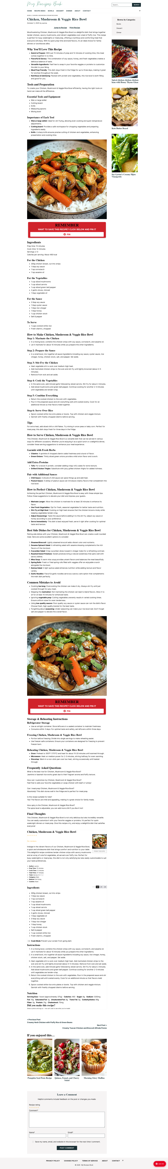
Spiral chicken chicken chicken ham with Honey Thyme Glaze (125, 81)
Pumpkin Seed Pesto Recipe (40, 1077)
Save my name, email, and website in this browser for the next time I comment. (67, 1142)
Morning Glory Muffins (94, 1077)
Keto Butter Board (120, 128)
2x (101, 887)
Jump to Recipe (60, 28)
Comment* (33, 1110)
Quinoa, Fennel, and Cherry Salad (67, 1079)
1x (97, 887)
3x (105, 887)
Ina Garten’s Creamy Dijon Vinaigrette (124, 175)
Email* (70, 1132)
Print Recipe (75, 28)
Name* (32, 1132)
